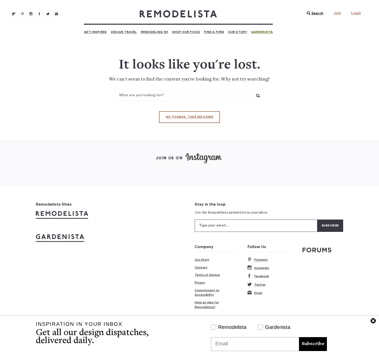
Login (356, 13)
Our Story (237, 31)
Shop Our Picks (186, 31)
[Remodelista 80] (22, 13)
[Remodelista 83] (48, 13)
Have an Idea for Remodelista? (207, 305)
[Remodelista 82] (39, 13)
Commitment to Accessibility (207, 292)
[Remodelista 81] (31, 13)
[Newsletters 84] (56, 13)
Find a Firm (214, 31)
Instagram (261, 267)
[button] (313, 13)
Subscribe (313, 344)
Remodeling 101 (154, 31)
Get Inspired (95, 31)
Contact (201, 267)
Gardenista (262, 31)
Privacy (200, 282)
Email (258, 292)
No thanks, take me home (189, 117)
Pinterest (261, 259)
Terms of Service (207, 274)
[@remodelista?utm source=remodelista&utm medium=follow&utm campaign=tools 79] (14, 13)
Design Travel (124, 31)
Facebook (261, 276)
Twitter (260, 284)
